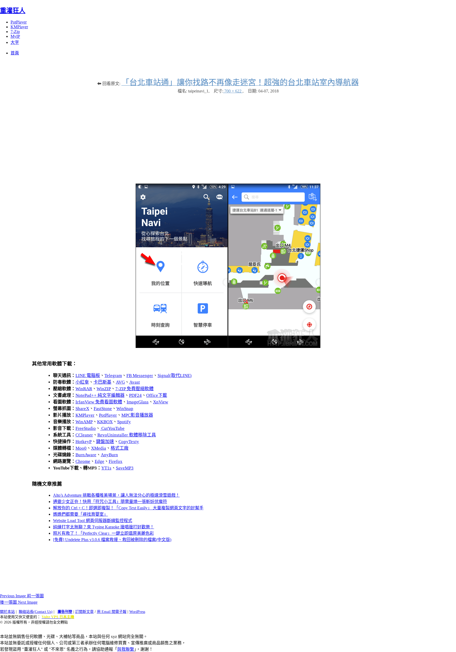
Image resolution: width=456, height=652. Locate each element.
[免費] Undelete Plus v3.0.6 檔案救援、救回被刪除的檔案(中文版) (112, 539)
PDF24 (135, 395)
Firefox (115, 461)
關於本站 (7, 612)
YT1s (106, 468)
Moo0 (81, 448)
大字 (15, 42)
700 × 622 (233, 91)
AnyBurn (109, 454)
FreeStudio (85, 428)
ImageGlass (138, 401)
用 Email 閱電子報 (111, 612)
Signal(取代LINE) (175, 375)
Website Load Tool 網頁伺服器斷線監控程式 (92, 520)
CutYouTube (112, 428)
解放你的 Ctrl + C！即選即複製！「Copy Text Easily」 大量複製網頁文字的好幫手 (128, 508)
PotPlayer (19, 22)
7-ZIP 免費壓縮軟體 (134, 388)
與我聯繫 (125, 649)
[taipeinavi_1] (228, 346)
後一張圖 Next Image (18, 602)
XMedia (98, 448)
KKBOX (105, 421)
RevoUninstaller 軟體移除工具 (126, 434)
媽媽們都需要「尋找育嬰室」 (80, 514)
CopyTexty (128, 441)
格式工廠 (120, 448)
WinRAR (83, 388)
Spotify (124, 421)
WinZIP (104, 388)
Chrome (82, 461)
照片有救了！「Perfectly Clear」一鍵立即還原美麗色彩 (103, 533)
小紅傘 (82, 382)
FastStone (103, 408)
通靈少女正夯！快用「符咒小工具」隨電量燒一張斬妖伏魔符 (110, 501)
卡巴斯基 (102, 382)
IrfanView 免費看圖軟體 (98, 401)
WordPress (137, 612)
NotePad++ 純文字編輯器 (100, 395)
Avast (134, 382)
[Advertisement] (228, 136)
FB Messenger (139, 375)
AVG (120, 382)
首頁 (15, 53)
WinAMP (84, 421)
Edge (99, 461)
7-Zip (15, 31)
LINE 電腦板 (87, 375)
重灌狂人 (12, 10)
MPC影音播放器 (137, 415)
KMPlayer (19, 27)
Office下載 (156, 395)
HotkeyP (83, 441)
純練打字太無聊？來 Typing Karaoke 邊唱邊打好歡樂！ (103, 527)
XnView (160, 401)
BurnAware (85, 454)
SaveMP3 (125, 468)
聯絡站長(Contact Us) (36, 612)
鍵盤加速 (105, 441)
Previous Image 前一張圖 (22, 596)
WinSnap (124, 408)
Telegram (113, 375)
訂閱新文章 (84, 612)
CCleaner (84, 434)
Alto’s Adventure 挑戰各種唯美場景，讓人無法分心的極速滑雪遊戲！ (116, 495)
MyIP (15, 36)
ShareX (82, 408)
